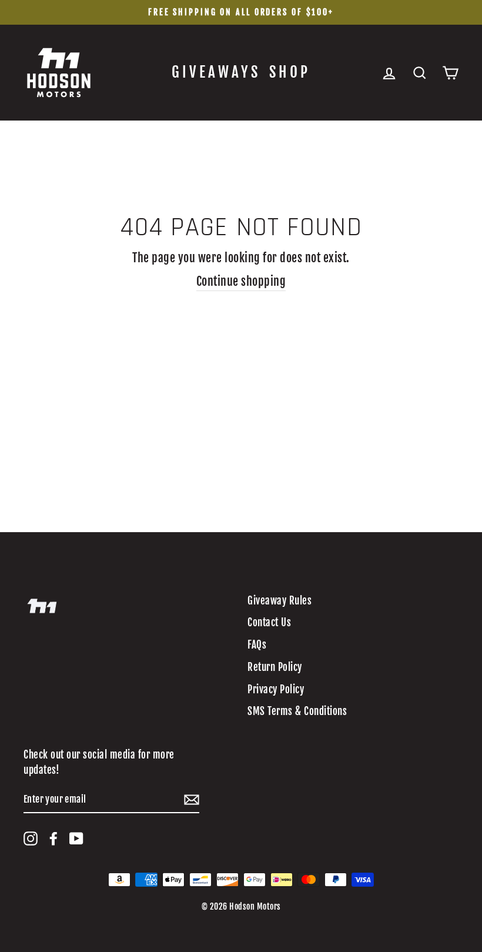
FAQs (256, 645)
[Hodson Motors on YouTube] (76, 838)
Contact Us (269, 622)
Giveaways (216, 72)
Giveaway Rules (279, 600)
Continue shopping (241, 281)
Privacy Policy (275, 689)
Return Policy (274, 667)
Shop (289, 72)
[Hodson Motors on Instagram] (31, 838)
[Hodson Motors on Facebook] (53, 838)
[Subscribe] (191, 800)
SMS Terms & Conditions (297, 711)
